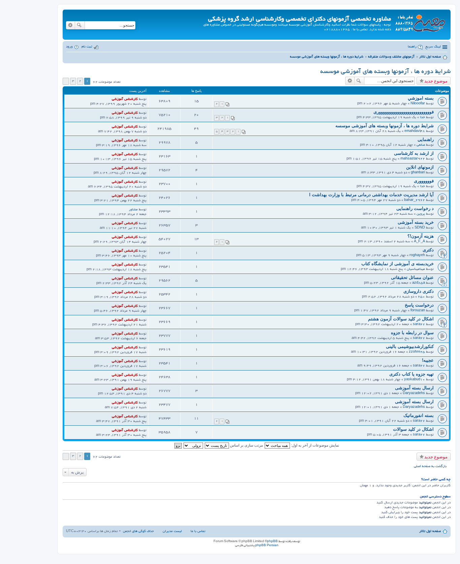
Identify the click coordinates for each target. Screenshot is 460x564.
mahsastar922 (412, 159)
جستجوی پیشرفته (70, 25)
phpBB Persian (266, 545)
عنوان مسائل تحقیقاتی (412, 277)
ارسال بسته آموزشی (414, 387)
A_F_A (419, 242)
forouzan (417, 311)
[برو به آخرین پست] (109, 99)
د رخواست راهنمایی (415, 208)
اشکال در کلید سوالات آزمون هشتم (401, 318)
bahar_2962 (414, 200)
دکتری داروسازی (418, 291)
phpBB (272, 541)
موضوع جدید (436, 81)
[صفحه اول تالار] (420, 22)
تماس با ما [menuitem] (198, 531)
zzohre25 (417, 352)
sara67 (419, 324)
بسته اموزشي (421, 98)
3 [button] (73, 81)
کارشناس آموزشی (125, 99)
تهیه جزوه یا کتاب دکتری (411, 374)
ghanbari (418, 173)
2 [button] (80, 81)
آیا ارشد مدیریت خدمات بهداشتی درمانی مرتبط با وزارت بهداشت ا (371, 194)
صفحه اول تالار (430, 531)
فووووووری (424, 180)
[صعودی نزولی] (193, 445)
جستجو (80, 25)
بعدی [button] (66, 81)
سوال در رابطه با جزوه (412, 332)
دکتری (428, 249)
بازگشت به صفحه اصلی (430, 466)
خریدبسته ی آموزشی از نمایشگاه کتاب (397, 263)
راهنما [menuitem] (412, 47)
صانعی (421, 145)
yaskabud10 (414, 380)
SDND (420, 228)
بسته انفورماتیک (418, 415)
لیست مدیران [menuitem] (172, 531)
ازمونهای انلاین (420, 167)
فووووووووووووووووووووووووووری (403, 111)
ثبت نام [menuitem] (86, 47)
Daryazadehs (414, 393)
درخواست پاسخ (419, 305)
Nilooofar (417, 104)
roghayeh (417, 255)
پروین (421, 214)
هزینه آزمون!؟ (420, 236)
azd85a (418, 283)
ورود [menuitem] (69, 47)
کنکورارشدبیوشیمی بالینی (410, 346)
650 (421, 297)
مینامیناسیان (416, 269)
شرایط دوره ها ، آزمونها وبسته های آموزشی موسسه (385, 72)
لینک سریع (433, 47)
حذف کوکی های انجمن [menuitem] (138, 531)
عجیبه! (428, 360)
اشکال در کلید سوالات (413, 429)
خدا (422, 117)
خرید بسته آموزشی (416, 222)
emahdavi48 (414, 131)
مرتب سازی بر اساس (246, 445)
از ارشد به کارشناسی (414, 153)
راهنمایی (426, 139)
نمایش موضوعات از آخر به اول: (314, 445)
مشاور (133, 210)
